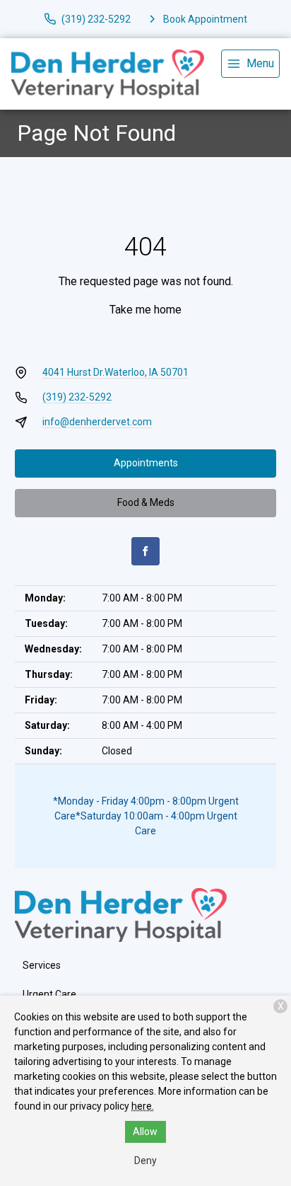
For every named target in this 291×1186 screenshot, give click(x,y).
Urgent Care (49, 994)
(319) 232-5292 (77, 397)
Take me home (145, 309)
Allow (145, 1131)
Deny (145, 1160)
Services (42, 965)
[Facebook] (145, 551)
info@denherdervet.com (97, 421)
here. (142, 1106)
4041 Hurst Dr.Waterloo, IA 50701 (115, 372)
